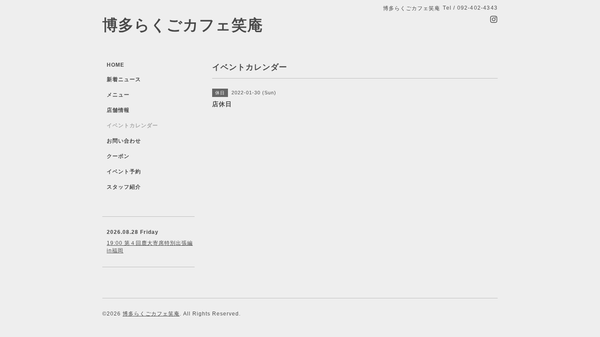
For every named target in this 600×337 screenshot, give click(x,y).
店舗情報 (118, 110)
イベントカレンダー (132, 125)
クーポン (118, 156)
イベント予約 (124, 171)
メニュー (118, 95)
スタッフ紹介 (124, 187)
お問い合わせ (124, 141)
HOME (115, 65)
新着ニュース (124, 79)
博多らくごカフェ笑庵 (182, 24)
